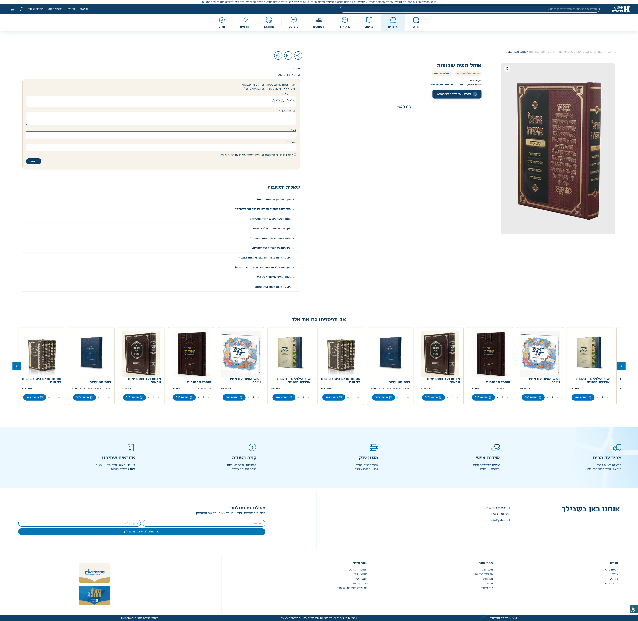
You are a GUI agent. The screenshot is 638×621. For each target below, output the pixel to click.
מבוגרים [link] (461, 84)
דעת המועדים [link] (399, 382)
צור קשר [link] (84, 9)
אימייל (291, 142)
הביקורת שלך (287, 110)
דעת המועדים (100, 382)
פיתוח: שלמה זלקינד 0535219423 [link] (139, 618)
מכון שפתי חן (204, 388)
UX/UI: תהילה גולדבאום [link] (503, 618)
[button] (635, 2)
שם (293, 129)
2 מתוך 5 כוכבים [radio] (287, 101)
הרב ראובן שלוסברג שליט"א (97, 388)
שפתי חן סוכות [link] (498, 382)
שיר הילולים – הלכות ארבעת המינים (294, 380)
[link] (634, 609)
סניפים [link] (71, 9)
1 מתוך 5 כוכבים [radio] (292, 101)
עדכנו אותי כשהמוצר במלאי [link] (453, 94)
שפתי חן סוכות (199, 382)
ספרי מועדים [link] (447, 84)
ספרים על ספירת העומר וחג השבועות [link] (552, 52)
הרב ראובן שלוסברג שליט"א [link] (396, 388)
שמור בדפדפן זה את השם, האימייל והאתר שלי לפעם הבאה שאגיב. (257, 155)
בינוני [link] (471, 84)
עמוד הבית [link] (611, 52)
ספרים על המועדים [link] (590, 52)
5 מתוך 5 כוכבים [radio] (273, 101)
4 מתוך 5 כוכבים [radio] (278, 101)
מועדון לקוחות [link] (35, 9)
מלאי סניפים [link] (441, 73)
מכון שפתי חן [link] (503, 388)
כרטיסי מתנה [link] (55, 9)
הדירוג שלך (289, 94)
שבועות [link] (434, 84)
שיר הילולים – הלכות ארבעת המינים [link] (593, 380)
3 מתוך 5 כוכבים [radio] (283, 101)
